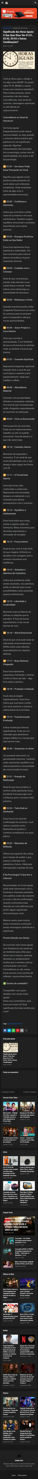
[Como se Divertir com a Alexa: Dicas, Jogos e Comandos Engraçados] (27, 1161)
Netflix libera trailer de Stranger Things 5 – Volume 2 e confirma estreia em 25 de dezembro (10, 1379)
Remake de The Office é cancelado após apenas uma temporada (27, 1115)
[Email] (22, 1030)
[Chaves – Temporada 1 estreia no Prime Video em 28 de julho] (27, 1131)
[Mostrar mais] (26, 1030)
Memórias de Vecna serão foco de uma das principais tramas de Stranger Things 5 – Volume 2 (27, 1379)
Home (14, 1475)
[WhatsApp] (13, 1030)
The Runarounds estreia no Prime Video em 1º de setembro (10, 1140)
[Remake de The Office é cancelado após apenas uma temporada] (27, 1106)
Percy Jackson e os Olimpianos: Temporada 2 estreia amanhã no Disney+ (10, 1411)
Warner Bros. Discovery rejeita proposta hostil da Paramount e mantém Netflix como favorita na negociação (27, 1350)
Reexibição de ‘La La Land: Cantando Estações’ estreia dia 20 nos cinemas (26, 1292)
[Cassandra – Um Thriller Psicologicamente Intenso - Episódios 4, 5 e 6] (8, 1240)
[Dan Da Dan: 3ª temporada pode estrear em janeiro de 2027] (10, 1308)
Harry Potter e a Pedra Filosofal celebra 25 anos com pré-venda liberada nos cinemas (27, 1317)
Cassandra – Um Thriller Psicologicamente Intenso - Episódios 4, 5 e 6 (23, 1240)
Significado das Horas (20, 28)
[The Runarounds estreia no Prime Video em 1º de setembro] (10, 1131)
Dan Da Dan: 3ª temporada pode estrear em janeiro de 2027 (10, 1316)
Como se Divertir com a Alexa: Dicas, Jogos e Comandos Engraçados (27, 1169)
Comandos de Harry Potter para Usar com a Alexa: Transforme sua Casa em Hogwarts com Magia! (10, 1196)
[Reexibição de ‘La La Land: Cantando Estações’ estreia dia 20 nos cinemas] (27, 1283)
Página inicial (7, 28)
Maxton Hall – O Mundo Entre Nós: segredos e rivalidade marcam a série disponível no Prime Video (10, 1117)
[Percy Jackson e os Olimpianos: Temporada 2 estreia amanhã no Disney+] (10, 1401)
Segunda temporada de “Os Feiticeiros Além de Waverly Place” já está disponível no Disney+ (27, 1411)
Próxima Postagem (29, 1092)
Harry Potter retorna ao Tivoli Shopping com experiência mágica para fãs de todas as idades (10, 1293)
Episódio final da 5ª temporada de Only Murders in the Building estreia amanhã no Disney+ (27, 1435)
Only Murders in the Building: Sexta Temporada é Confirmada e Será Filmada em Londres (9, 1435)
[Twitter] (9, 1030)
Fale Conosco (22, 1475)
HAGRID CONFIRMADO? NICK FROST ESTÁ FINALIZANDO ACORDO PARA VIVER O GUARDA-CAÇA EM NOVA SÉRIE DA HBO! (18, 1224)
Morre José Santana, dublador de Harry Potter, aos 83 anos (24, 1263)
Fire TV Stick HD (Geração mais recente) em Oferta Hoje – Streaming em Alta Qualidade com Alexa (10, 1171)
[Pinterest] (17, 1030)
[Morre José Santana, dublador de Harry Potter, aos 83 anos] (8, 1264)
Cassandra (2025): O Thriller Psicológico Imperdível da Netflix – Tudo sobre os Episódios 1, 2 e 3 (24, 1252)
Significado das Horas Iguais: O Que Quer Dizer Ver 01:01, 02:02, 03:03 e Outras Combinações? (10, 1058)
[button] (2, 2)
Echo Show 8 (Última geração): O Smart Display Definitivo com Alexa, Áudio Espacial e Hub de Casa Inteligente (27, 1197)
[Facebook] (5, 1030)
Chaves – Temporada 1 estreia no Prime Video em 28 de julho (27, 1140)
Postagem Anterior (8, 1092)
